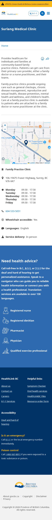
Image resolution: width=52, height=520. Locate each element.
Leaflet (32, 163)
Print (42, 59)
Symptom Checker (36, 386)
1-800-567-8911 (13, 454)
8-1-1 (34, 13)
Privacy (6, 499)
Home (4, 45)
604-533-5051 (13, 211)
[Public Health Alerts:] (3, 4)
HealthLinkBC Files (36, 396)
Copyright (28, 496)
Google (47, 163)
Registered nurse (20, 310)
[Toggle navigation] (48, 13)
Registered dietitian (22, 320)
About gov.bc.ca (11, 496)
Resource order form (38, 401)
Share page (47, 59)
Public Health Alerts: (3, 4)
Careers (5, 396)
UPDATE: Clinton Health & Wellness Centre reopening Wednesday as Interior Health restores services (27, 4)
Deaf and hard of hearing (10, 422)
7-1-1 (38, 268)
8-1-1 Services (8, 401)
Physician (16, 340)
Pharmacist (17, 330)
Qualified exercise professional (28, 350)
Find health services (37, 391)
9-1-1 (7, 439)
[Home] (9, 12)
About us (5, 386)
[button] (26, 142)
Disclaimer (41, 496)
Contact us (6, 391)
